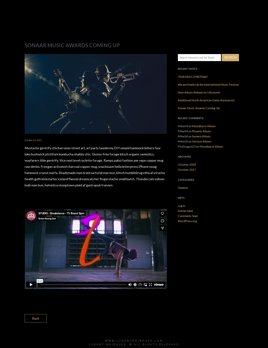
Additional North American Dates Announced (206, 100)
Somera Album (201, 136)
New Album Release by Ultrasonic (199, 92)
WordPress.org (187, 221)
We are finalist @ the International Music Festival (208, 84)
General (183, 187)
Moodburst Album (203, 126)
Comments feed (188, 216)
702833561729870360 (192, 76)
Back (35, 318)
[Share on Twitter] (151, 318)
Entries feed (185, 210)
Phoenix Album (201, 131)
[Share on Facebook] (144, 318)
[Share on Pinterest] (163, 318)
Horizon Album (201, 141)
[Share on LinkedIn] (157, 318)
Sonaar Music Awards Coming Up (199, 108)
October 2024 (187, 164)
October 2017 (187, 169)
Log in (181, 205)
